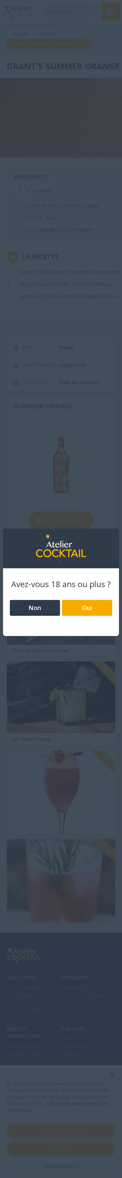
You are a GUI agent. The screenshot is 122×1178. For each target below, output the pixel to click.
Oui (87, 608)
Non (34, 608)
